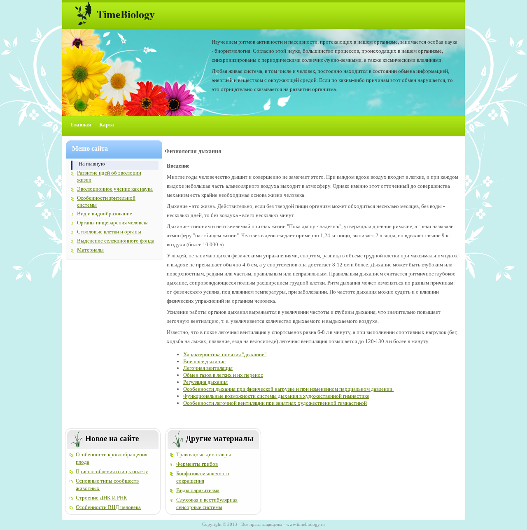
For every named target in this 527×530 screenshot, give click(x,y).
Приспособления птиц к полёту (112, 471)
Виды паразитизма (197, 490)
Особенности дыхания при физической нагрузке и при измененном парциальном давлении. (288, 389)
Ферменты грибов (197, 464)
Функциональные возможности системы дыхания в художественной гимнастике (276, 396)
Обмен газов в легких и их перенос (223, 375)
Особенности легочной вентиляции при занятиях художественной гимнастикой (275, 403)
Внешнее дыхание (204, 361)
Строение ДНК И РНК (101, 498)
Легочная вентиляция (208, 368)
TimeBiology (126, 14)
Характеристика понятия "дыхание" (224, 354)
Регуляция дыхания (205, 382)
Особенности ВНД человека (108, 507)
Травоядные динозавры (203, 454)
